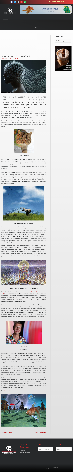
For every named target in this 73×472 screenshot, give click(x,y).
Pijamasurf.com (8, 391)
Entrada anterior (7, 432)
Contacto (22, 450)
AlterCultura (5, 59)
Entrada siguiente (40, 432)
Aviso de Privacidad (25, 452)
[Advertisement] (23, 45)
